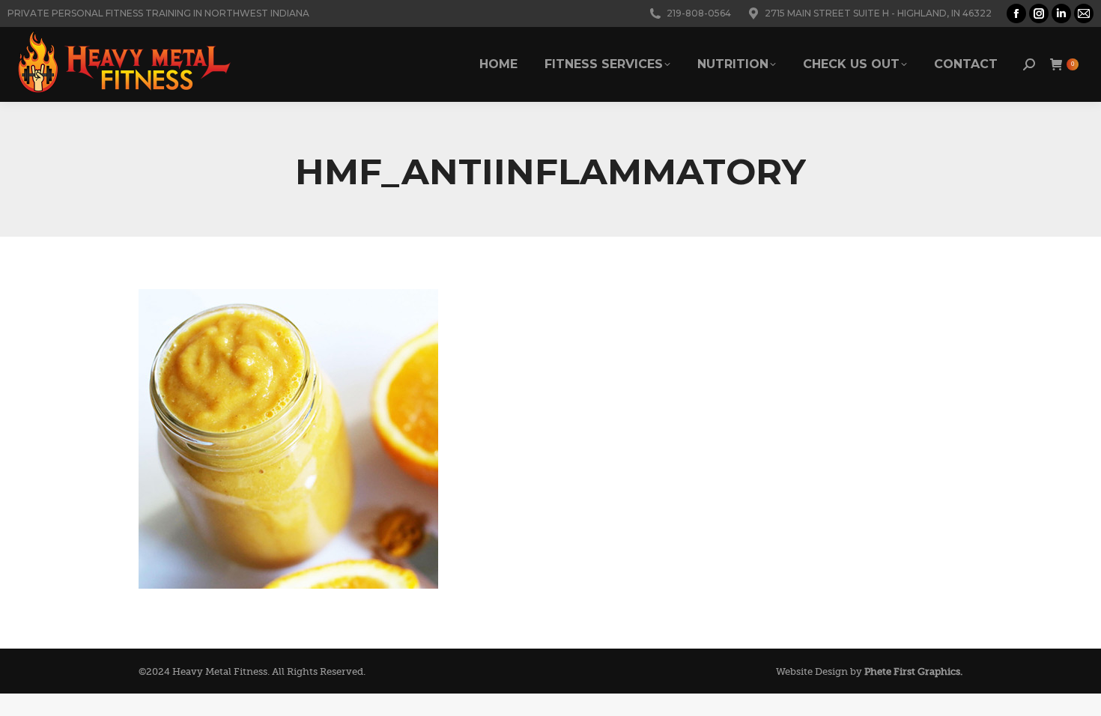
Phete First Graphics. (913, 671)
